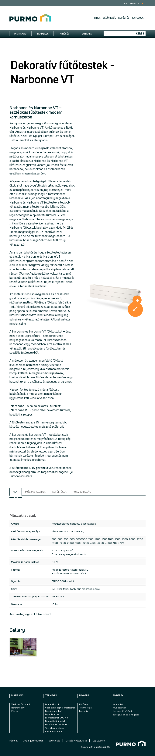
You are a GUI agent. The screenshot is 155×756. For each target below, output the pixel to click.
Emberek (87, 33)
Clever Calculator (54, 731)
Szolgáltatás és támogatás (126, 714)
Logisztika (84, 711)
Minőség (65, 33)
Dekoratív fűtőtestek (55, 721)
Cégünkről (109, 17)
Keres (140, 33)
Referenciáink (18, 707)
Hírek (97, 17)
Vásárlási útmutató (20, 704)
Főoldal (13, 740)
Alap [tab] (15, 491)
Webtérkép (54, 740)
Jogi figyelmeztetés (33, 740)
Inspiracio (20, 33)
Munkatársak (119, 707)
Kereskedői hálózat (122, 711)
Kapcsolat (138, 17)
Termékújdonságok (54, 728)
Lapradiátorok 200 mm (56, 717)
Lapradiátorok (52, 704)
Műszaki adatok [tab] (35, 491)
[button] (135, 309)
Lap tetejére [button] (99, 740)
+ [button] (137, 300)
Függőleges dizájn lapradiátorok (54, 712)
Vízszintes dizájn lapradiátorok (60, 707)
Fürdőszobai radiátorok (57, 724)
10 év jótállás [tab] (82, 491)
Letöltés (123, 17)
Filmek (14, 711)
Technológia (85, 707)
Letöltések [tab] (59, 491)
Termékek (42, 33)
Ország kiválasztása (76, 740)
